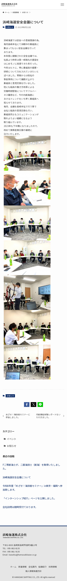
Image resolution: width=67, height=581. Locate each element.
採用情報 (53, 566)
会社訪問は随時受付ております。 (20, 507)
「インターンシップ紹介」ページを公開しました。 (29, 498)
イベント (11, 439)
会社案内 (33, 566)
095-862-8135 (13, 548)
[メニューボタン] (62, 4)
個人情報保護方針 (33, 571)
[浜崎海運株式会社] (9, 4)
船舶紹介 (42, 566)
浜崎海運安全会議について (17, 477)
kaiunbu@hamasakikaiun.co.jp (23, 554)
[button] (26, 404)
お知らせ (9, 27)
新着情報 (22, 566)
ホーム (13, 566)
